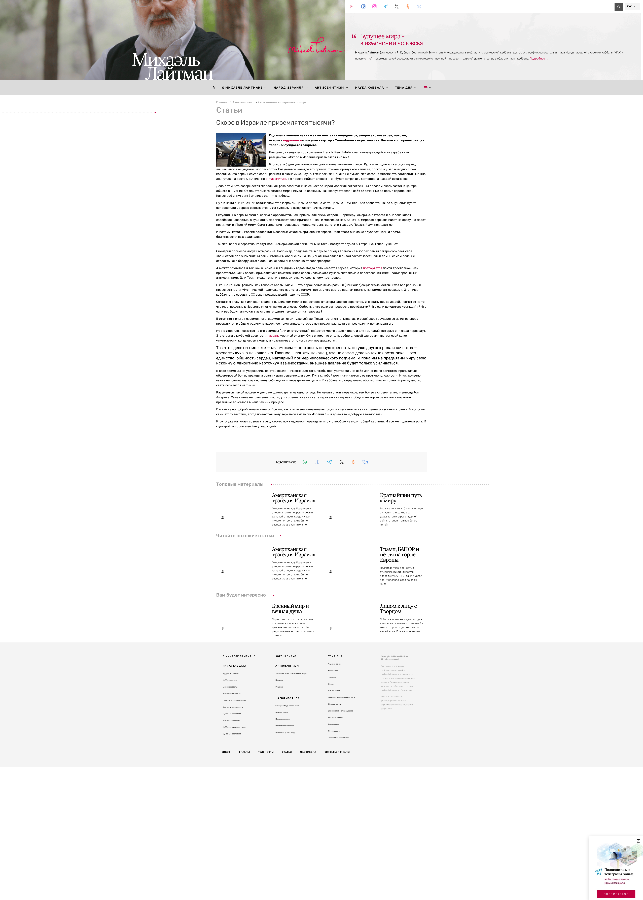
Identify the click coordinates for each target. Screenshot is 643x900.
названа (273, 335)
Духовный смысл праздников (340, 711)
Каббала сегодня (230, 680)
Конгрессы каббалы (231, 720)
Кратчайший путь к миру (401, 498)
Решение (279, 687)
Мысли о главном (335, 718)
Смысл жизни (334, 691)
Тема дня (404, 87)
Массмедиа (308, 752)
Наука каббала (369, 87)
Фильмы (244, 752)
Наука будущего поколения (234, 700)
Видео (226, 752)
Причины (279, 680)
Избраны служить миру (285, 732)
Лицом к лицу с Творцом (398, 608)
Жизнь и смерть (335, 704)
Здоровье (332, 677)
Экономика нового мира (338, 738)
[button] (305, 462)
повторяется (372, 268)
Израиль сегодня (282, 719)
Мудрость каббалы (231, 673)
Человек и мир (334, 664)
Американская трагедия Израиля (293, 498)
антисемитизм (277, 179)
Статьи (287, 752)
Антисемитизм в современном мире (282, 102)
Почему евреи (281, 712)
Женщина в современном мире (341, 697)
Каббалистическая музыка (234, 727)
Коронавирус (285, 656)
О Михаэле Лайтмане (242, 87)
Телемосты (266, 752)
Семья (331, 684)
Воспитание (333, 671)
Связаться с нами (337, 752)
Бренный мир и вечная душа (290, 608)
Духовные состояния (232, 714)
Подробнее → (539, 58)
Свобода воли (334, 731)
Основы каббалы (230, 687)
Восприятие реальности (233, 707)
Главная (221, 102)
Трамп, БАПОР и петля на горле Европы (399, 554)
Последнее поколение (284, 726)
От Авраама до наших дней (287, 706)
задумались (292, 140)
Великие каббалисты (231, 694)
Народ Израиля (289, 87)
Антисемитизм (329, 87)
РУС (629, 6)
